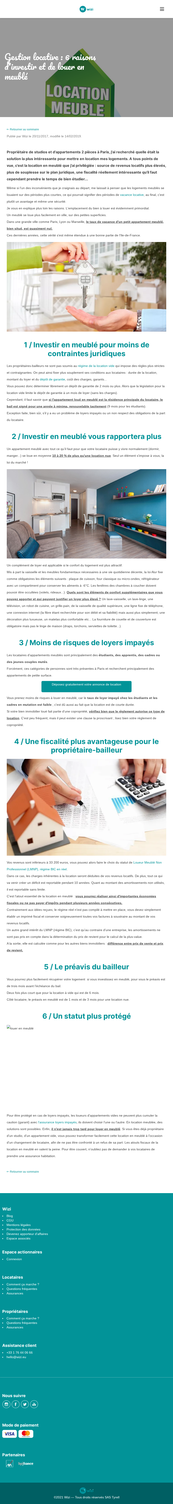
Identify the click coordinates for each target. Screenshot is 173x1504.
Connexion (14, 1259)
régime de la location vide (96, 366)
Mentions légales (19, 1225)
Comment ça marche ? (23, 1284)
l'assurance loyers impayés (57, 1122)
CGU (10, 1220)
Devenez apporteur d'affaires (27, 1234)
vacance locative (131, 195)
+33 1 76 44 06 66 (20, 1352)
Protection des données (23, 1229)
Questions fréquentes (22, 1289)
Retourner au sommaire (24, 129)
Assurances (15, 1293)
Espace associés (18, 1238)
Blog (10, 1216)
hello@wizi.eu (16, 1357)
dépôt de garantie (52, 379)
